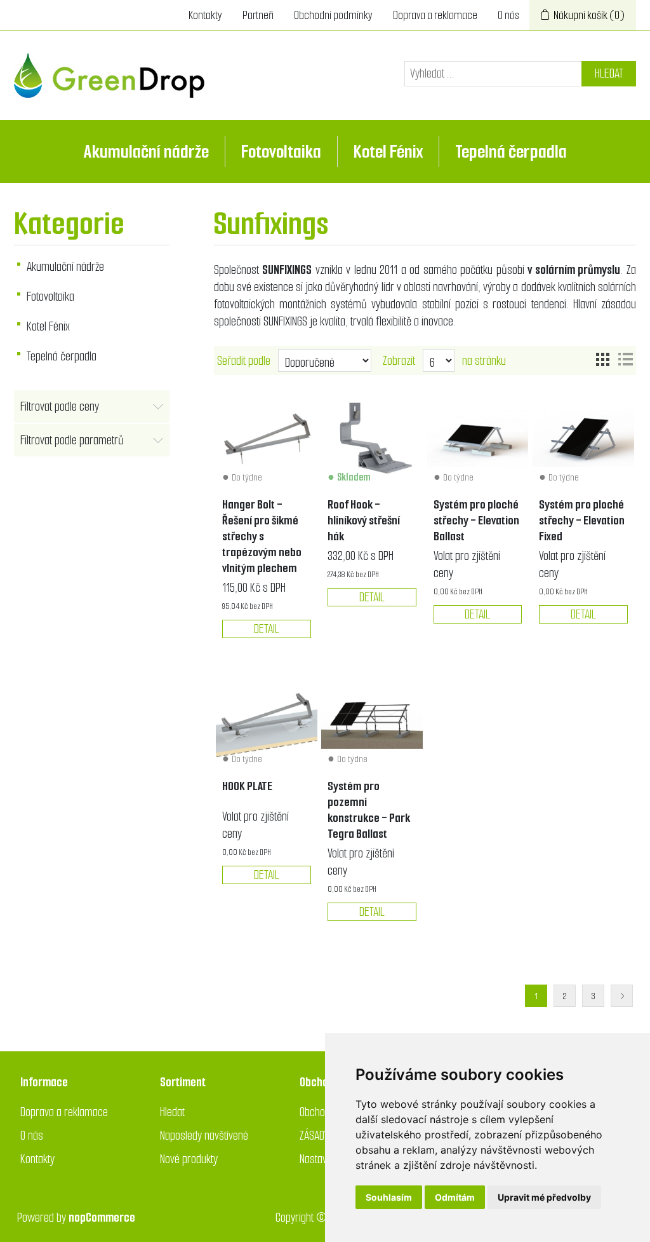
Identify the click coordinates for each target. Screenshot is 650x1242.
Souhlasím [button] (389, 1197)
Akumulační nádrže (146, 151)
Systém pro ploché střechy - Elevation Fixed (582, 520)
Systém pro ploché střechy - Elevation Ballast (476, 520)
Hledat (609, 73)
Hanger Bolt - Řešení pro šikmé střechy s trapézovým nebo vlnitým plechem (262, 536)
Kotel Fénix (388, 151)
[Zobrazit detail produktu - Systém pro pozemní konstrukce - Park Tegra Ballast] (372, 721)
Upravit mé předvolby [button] (544, 1197)
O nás (508, 15)
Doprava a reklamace (435, 15)
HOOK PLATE (247, 786)
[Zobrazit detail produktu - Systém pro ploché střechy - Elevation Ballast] (478, 438)
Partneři (258, 15)
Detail (266, 629)
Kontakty (205, 15)
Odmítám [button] (455, 1197)
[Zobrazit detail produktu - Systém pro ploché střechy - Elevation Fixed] (583, 438)
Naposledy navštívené (204, 1135)
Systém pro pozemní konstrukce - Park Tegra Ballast (369, 810)
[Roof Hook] (372, 438)
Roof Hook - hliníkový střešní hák (364, 520)
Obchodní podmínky (333, 15)
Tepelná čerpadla (511, 151)
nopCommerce (102, 1217)
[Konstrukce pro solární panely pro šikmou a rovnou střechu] (266, 721)
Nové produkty (189, 1159)
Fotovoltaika (281, 151)
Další (622, 996)
